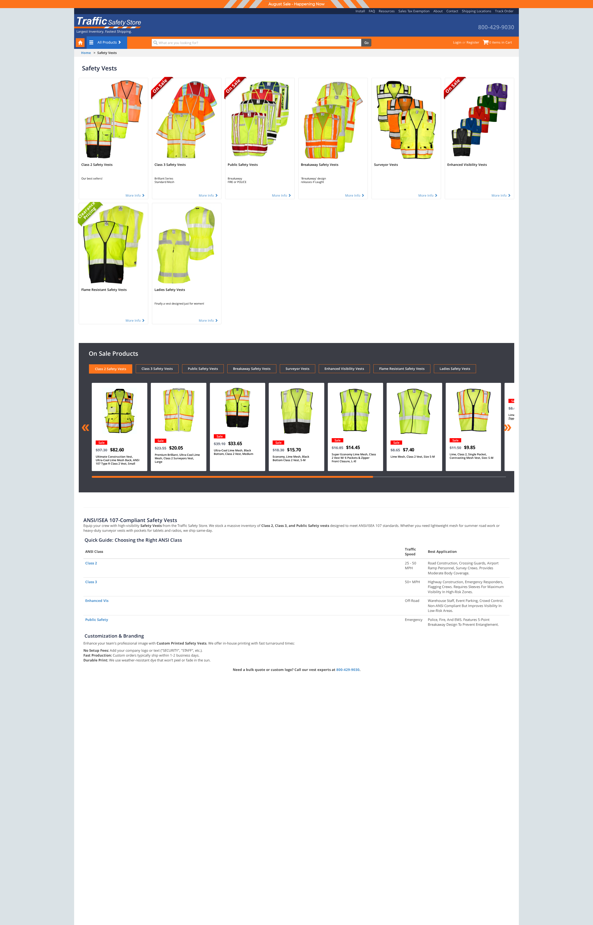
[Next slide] (507, 428)
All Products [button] (108, 42)
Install (360, 11)
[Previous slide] (85, 428)
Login (457, 42)
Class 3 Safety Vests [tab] (157, 368)
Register (473, 42)
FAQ (372, 11)
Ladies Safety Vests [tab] (455, 368)
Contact (452, 11)
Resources (387, 11)
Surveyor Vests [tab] (297, 368)
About (438, 11)
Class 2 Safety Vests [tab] (110, 369)
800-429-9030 (348, 669)
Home (86, 52)
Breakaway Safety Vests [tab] (252, 368)
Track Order (504, 11)
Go (366, 42)
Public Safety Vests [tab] (203, 368)
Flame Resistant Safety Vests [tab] (402, 368)
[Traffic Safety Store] (107, 22)
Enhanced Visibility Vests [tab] (344, 368)
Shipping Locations (476, 11)
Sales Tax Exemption (414, 11)
